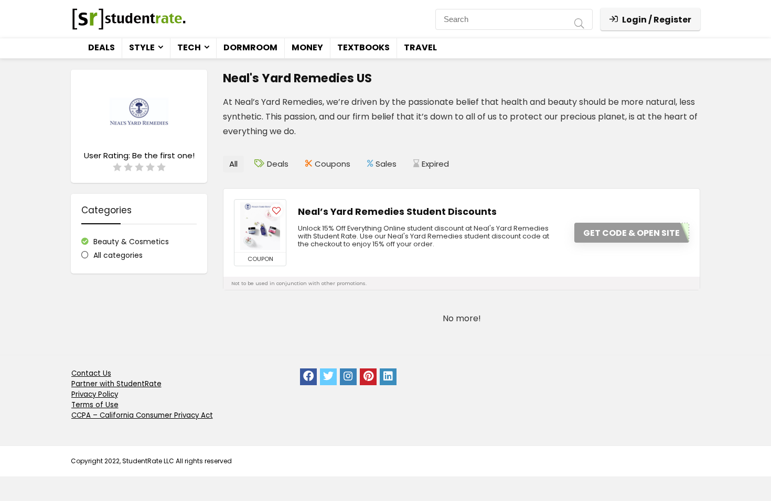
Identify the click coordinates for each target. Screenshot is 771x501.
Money (307, 47)
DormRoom (250, 47)
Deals (101, 47)
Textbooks (363, 47)
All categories (118, 255)
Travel (420, 47)
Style (142, 47)
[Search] (579, 24)
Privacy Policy (94, 394)
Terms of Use (95, 405)
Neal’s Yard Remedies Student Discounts (397, 211)
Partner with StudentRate (116, 384)
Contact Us (91, 373)
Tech (189, 47)
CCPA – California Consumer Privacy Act (142, 415)
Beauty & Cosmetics (131, 241)
